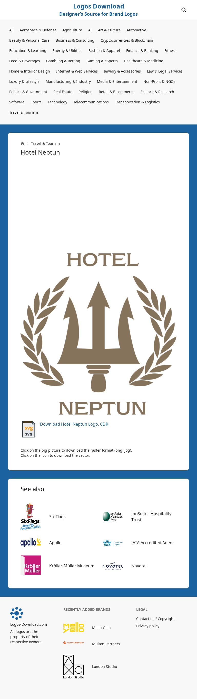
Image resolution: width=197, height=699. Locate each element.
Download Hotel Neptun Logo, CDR (74, 424)
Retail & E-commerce (116, 91)
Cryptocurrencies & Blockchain (127, 40)
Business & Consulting (75, 40)
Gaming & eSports (102, 60)
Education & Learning (27, 50)
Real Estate (62, 91)
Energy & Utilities (67, 50)
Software (16, 102)
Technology (57, 102)
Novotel (138, 566)
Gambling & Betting (63, 60)
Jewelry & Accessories (122, 71)
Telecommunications (91, 102)
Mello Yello (101, 627)
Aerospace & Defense (38, 30)
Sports (36, 102)
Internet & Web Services (77, 71)
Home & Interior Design (29, 71)
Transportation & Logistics (137, 102)
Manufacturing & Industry (68, 81)
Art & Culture (109, 30)
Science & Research (157, 91)
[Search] (184, 10)
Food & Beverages (24, 60)
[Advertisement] (98, 205)
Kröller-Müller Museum (71, 566)
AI (90, 30)
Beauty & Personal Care (29, 40)
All (11, 30)
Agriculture (72, 30)
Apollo (55, 542)
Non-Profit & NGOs (159, 81)
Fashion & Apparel (104, 50)
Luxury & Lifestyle (24, 81)
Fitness (170, 50)
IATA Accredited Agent (152, 542)
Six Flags (57, 516)
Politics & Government (28, 91)
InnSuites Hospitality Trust (151, 517)
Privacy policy (147, 625)
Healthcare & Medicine (143, 60)
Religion (85, 91)
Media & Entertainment (117, 81)
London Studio (104, 666)
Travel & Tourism (23, 112)
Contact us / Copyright (155, 618)
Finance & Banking (142, 50)
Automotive (136, 30)
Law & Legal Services (165, 71)
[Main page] (22, 144)
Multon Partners (106, 643)
